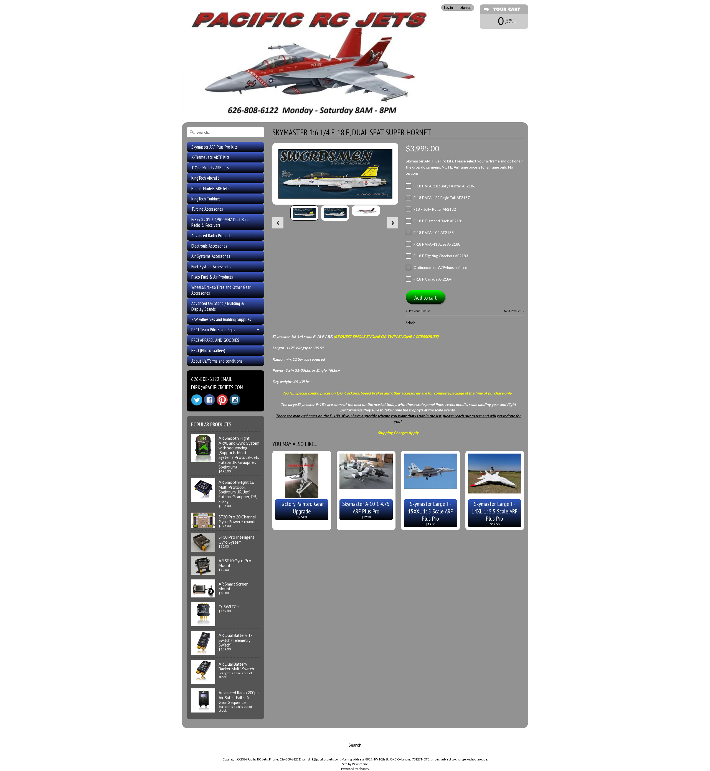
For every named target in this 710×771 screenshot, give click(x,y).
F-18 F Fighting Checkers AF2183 (441, 256)
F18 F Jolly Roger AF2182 (435, 209)
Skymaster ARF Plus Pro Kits (214, 147)
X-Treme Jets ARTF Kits (210, 157)
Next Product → (514, 310)
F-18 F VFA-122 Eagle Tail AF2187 (442, 197)
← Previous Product (418, 310)
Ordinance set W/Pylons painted (440, 267)
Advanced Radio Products (211, 236)
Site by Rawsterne (355, 764)
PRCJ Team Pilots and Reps (213, 330)
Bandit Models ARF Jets (210, 188)
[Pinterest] (222, 399)
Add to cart (425, 297)
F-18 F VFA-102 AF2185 (434, 232)
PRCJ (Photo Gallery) (208, 350)
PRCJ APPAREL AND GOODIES (215, 340)
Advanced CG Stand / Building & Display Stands (217, 306)
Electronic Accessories (209, 246)
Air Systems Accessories (210, 256)
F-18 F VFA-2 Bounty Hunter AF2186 (444, 186)
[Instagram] (234, 399)
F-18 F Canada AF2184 (433, 279)
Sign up (465, 7)
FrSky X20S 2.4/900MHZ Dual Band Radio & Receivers (220, 222)
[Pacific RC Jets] (309, 110)
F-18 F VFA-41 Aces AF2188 (437, 244)
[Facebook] (209, 399)
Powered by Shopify (355, 768)
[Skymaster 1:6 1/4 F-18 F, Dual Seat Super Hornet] (304, 213)
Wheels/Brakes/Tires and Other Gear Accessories (220, 290)
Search (355, 744)
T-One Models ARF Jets (210, 168)
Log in (448, 7)
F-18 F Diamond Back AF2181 (438, 221)
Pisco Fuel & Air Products (212, 277)
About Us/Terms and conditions (216, 361)
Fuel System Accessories (211, 267)
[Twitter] (196, 400)
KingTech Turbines (205, 199)
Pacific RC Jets (257, 759)
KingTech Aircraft (205, 178)
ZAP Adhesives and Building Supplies (221, 319)
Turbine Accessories (207, 209)
